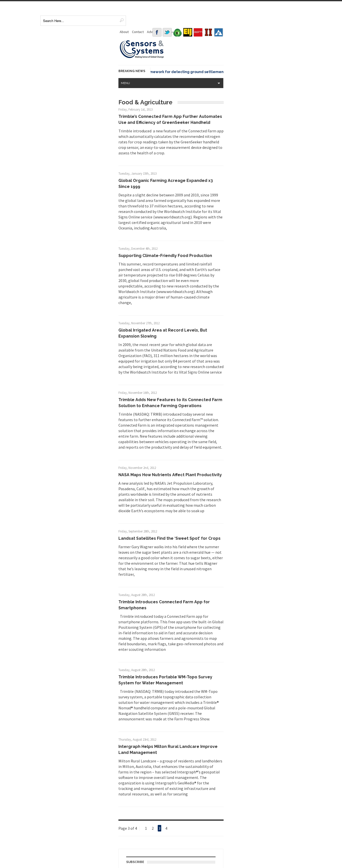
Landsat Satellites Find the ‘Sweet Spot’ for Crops (169, 538)
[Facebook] (156, 32)
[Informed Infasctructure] (208, 32)
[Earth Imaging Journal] (187, 32)
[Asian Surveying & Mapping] (198, 32)
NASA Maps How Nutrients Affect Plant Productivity (170, 474)
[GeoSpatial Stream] (218, 32)
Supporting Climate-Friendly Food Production (165, 255)
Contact (138, 32)
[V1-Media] (177, 32)
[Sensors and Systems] (141, 57)
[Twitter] (167, 32)
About (124, 32)
